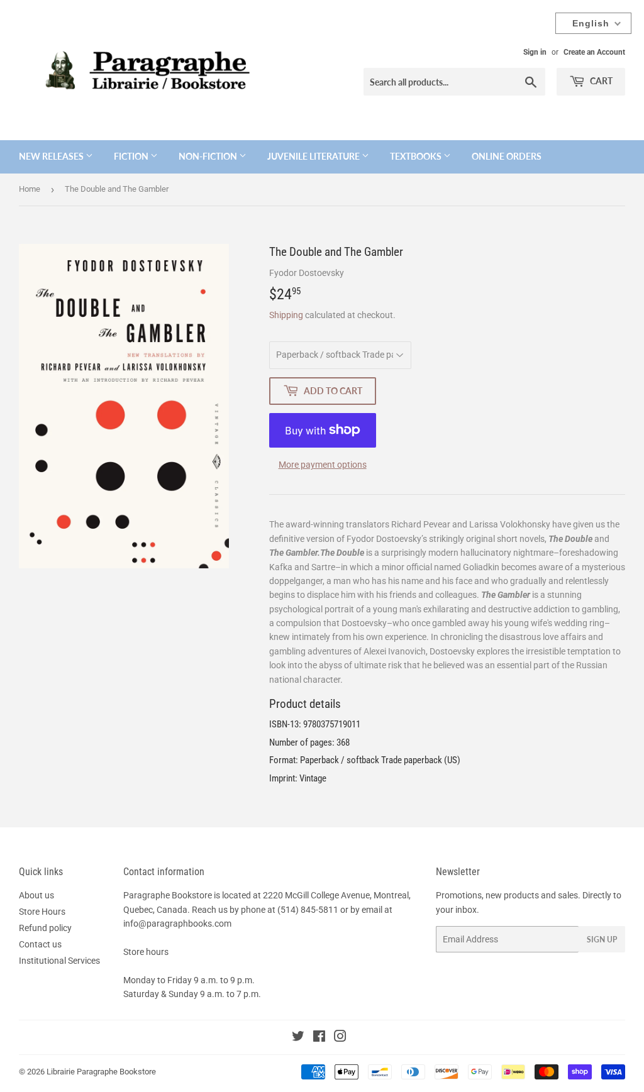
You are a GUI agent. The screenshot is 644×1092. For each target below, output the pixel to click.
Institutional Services (59, 961)
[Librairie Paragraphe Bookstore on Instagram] (340, 1038)
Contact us (40, 944)
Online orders (506, 156)
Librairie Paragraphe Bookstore (101, 1071)
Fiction (132, 156)
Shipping (286, 315)
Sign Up (602, 939)
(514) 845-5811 (307, 910)
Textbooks (416, 156)
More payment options (323, 465)
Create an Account (594, 52)
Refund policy (45, 928)
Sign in (535, 52)
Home (29, 189)
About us (36, 895)
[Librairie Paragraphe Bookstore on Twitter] (298, 1038)
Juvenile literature (314, 156)
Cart (600, 80)
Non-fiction (209, 156)
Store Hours (42, 912)
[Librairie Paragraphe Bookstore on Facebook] (319, 1038)
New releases (52, 156)
